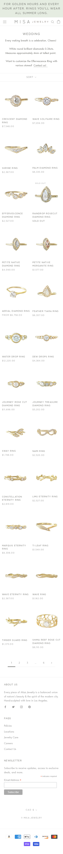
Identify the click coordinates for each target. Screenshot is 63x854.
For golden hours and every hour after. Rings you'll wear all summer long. (31, 9)
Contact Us (10, 749)
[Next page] (51, 663)
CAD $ (30, 810)
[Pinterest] (29, 706)
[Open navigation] (4, 21)
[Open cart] (58, 21)
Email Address (12, 780)
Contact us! (41, 65)
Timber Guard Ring (14, 640)
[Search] (52, 21)
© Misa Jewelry (31, 818)
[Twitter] (13, 706)
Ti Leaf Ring (40, 546)
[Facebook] (5, 706)
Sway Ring (9, 451)
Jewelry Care (11, 737)
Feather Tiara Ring (45, 311)
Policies (8, 725)
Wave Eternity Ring (15, 594)
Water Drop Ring (13, 357)
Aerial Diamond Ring (16, 311)
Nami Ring (38, 451)
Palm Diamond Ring (45, 168)
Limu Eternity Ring (45, 497)
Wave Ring (39, 594)
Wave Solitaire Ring (46, 119)
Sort (30, 77)
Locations (9, 731)
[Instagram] (21, 706)
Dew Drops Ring (43, 357)
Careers (8, 743)
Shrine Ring (10, 168)
